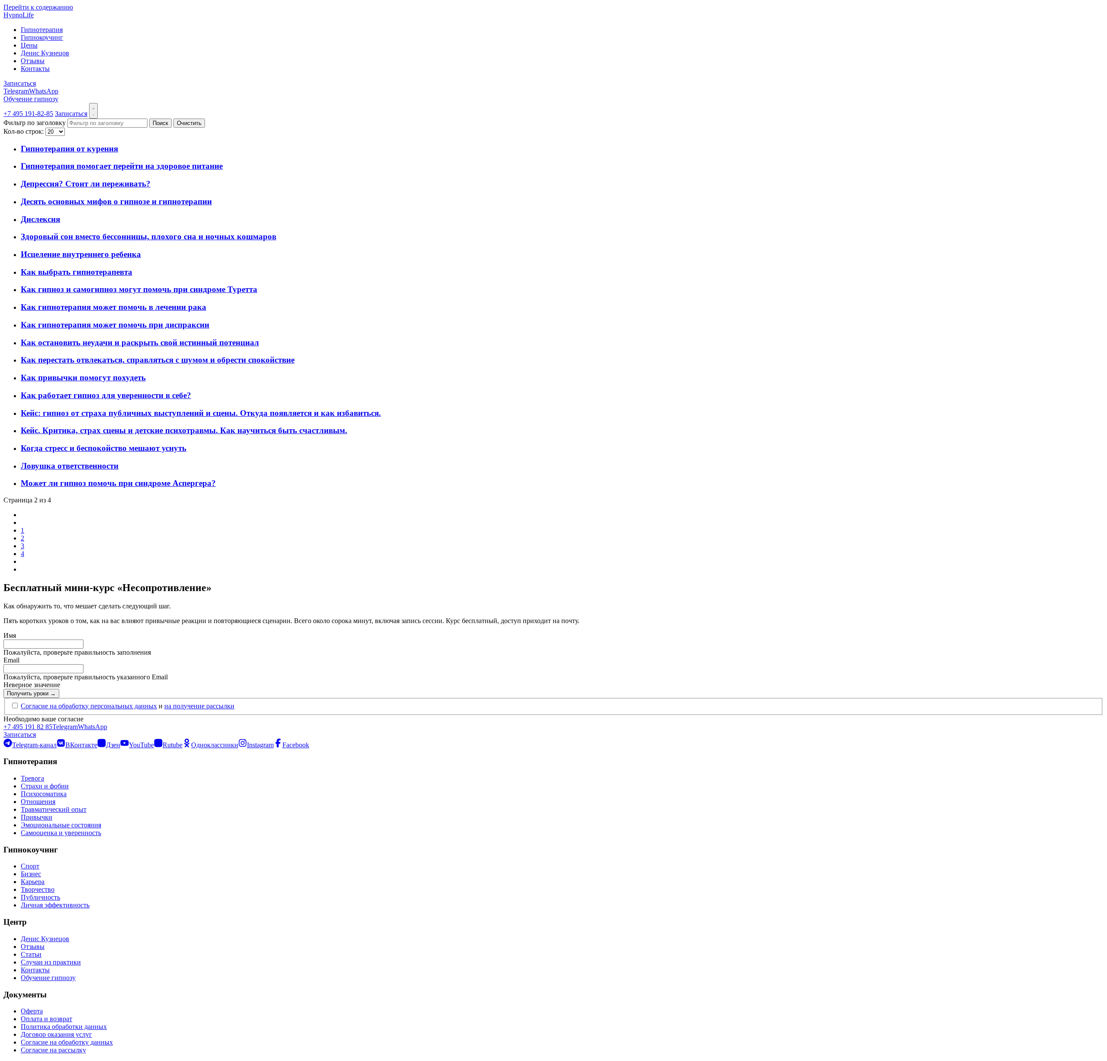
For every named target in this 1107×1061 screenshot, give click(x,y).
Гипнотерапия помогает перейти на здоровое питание (122, 165)
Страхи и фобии (45, 786)
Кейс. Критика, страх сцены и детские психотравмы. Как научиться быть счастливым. (184, 430)
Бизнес (31, 874)
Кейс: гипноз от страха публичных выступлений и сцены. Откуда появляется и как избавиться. (201, 413)
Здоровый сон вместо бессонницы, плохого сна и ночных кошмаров (148, 236)
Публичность (40, 897)
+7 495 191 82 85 (27, 726)
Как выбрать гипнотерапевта (76, 272)
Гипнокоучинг (42, 37)
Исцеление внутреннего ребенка (81, 254)
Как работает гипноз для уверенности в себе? (106, 395)
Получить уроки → (31, 693)
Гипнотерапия (42, 29)
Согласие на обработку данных (67, 1042)
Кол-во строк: (24, 131)
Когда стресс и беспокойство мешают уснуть (103, 448)
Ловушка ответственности (69, 465)
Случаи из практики (51, 962)
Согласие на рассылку (53, 1050)
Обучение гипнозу (30, 99)
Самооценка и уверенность (61, 832)
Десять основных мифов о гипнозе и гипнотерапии (116, 201)
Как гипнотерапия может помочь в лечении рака (113, 307)
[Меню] (93, 111)
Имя (9, 635)
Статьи (31, 954)
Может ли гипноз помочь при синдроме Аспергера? (118, 483)
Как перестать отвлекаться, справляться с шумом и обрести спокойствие (157, 359)
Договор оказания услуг (56, 1034)
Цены (29, 45)
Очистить (189, 123)
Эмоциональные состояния (61, 825)
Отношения (38, 801)
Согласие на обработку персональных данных (89, 706)
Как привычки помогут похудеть (83, 377)
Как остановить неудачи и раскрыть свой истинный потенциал (140, 342)
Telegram (16, 91)
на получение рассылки (199, 706)
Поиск (160, 123)
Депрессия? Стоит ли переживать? (85, 183)
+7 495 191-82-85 (28, 113)
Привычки (36, 817)
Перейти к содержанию (38, 7)
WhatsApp (43, 91)
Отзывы (33, 60)
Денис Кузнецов (45, 53)
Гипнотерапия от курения (69, 148)
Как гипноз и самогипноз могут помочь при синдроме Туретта (139, 289)
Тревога (32, 778)
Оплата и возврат (46, 1018)
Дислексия (40, 219)
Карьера (33, 881)
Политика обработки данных (64, 1026)
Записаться (19, 83)
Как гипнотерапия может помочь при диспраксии (115, 324)
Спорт (30, 866)
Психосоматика (44, 793)
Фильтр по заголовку (35, 122)
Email (11, 660)
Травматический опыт (53, 809)
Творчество (37, 889)
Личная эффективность (55, 905)
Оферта (32, 1011)
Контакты (35, 68)
